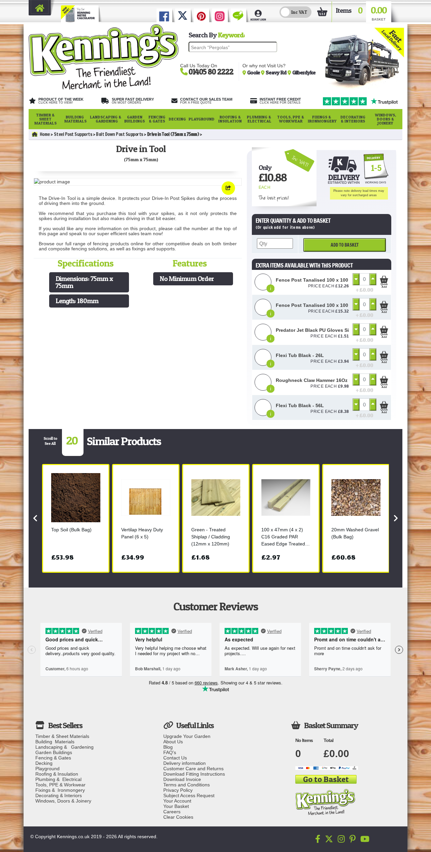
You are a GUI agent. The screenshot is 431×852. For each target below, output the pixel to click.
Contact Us (175, 757)
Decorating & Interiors (352, 118)
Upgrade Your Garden (186, 736)
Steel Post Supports (73, 134)
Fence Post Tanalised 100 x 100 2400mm (322, 280)
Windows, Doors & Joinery (385, 119)
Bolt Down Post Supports (119, 134)
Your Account (177, 801)
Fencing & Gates (156, 118)
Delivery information (184, 763)
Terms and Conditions (186, 784)
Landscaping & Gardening (105, 118)
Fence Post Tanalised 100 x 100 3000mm (322, 305)
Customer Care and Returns (193, 768)
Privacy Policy (178, 790)
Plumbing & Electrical (259, 118)
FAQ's (169, 752)
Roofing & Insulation (230, 118)
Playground (201, 118)
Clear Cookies (178, 817)
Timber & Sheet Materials (45, 119)
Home (45, 134)
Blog (168, 747)
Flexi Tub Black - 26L (300, 355)
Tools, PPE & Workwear (290, 118)
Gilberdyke (304, 72)
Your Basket (176, 806)
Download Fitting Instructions (194, 774)
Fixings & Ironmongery (322, 118)
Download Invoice (182, 779)
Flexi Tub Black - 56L (300, 405)
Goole (254, 72)
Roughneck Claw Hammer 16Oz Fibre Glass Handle (334, 380)
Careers (171, 811)
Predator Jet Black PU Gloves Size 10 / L (322, 330)
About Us (173, 741)
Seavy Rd (277, 72)
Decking (177, 118)
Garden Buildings (134, 118)
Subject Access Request (188, 795)
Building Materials (75, 118)
